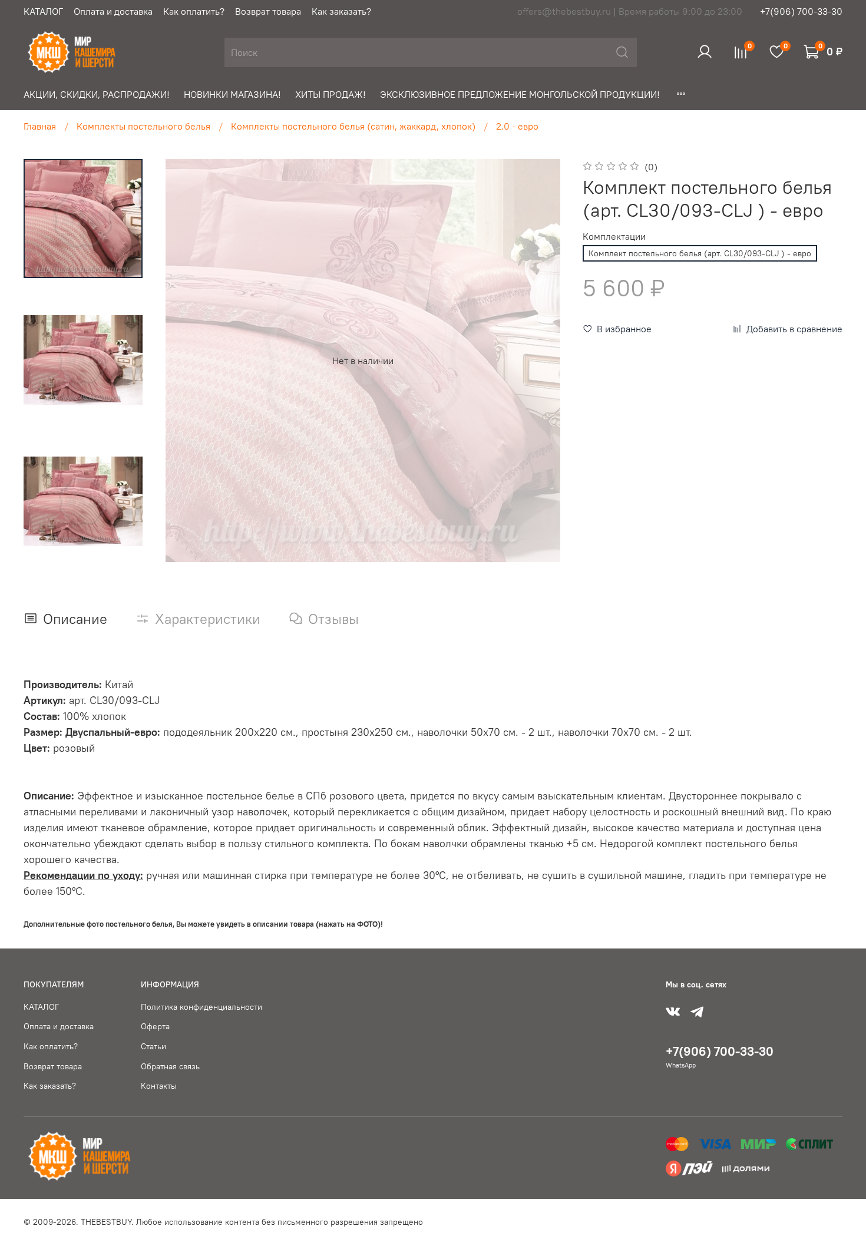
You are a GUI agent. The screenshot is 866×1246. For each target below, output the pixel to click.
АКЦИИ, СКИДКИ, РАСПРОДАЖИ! (97, 94)
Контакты (159, 1085)
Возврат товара (268, 11)
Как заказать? (341, 11)
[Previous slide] (185, 360)
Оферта (155, 1026)
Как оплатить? (193, 11)
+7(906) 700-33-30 (801, 11)
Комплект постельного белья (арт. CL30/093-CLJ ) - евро (700, 253)
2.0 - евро (517, 126)
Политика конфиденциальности (201, 1007)
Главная (40, 126)
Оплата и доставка (113, 11)
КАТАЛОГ (43, 11)
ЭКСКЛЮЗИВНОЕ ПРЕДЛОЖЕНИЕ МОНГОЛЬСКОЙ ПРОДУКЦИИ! (520, 94)
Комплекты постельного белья (143, 126)
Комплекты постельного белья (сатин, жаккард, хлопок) (353, 126)
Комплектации (614, 236)
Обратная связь (170, 1066)
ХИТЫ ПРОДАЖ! (330, 94)
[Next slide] (540, 360)
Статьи (153, 1046)
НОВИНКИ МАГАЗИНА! (232, 94)
